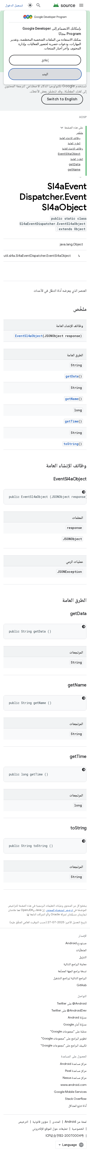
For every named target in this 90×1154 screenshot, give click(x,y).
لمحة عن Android (76, 1121)
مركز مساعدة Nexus (75, 1078)
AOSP (83, 117)
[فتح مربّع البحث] (38, 5)
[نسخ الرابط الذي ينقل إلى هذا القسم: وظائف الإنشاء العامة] (41, 466)
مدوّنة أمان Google (75, 1024)
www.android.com (74, 1085)
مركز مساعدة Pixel (76, 1071)
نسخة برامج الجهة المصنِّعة (72, 971)
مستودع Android (76, 943)
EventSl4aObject (29, 336)
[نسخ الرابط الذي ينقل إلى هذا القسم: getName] (63, 685)
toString (71, 444)
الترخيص (23, 1121)
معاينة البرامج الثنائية (75, 964)
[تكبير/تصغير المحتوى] (61, 127)
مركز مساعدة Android (73, 1064)
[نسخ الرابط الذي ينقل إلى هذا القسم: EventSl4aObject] (49, 479)
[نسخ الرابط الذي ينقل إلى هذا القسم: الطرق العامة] (58, 600)
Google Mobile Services (70, 1092)
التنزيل (83, 957)
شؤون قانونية (40, 1121)
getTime (71, 421)
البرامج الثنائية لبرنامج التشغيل (70, 978)
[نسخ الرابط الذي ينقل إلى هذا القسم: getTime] (65, 756)
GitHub (82, 985)
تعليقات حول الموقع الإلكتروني (50, 1128)
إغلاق (45, 60)
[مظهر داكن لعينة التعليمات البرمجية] (83, 492)
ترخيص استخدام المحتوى (59, 910)
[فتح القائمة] (81, 5)
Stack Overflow (76, 1099)
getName (71, 399)
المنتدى (56, 1121)
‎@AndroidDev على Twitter (69, 1010)
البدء (45, 74)
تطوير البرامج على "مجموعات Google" (64, 1038)
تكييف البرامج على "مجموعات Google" (64, 1045)
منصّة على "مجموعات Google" (68, 1031)
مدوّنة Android (77, 1017)
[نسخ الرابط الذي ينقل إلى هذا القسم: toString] (66, 828)
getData (72, 376)
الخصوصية (78, 1128)
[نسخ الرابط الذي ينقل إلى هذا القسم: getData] (65, 614)
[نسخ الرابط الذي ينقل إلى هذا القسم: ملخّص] (68, 309)
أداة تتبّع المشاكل (77, 1106)
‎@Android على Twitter (72, 1003)
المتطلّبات (81, 950)
